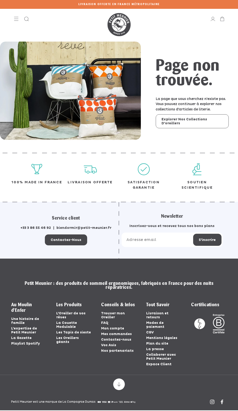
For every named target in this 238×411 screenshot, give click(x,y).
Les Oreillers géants (67, 340)
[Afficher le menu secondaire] (119, 384)
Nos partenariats (117, 351)
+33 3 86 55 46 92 (35, 228)
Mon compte (112, 328)
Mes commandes (116, 334)
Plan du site (157, 343)
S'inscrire (207, 240)
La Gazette (21, 338)
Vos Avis (108, 345)
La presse (155, 349)
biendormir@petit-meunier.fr (83, 228)
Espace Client (159, 364)
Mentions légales (161, 338)
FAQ (104, 323)
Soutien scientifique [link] (197, 184)
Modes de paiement (155, 325)
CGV (150, 332)
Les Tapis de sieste (73, 332)
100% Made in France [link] (36, 182)
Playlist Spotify (25, 343)
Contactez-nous (66, 240)
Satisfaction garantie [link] (144, 184)
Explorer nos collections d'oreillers (184, 121)
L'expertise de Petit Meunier (24, 330)
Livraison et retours (157, 315)
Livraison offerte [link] (90, 182)
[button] (16, 19)
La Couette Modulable (66, 325)
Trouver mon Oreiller (113, 315)
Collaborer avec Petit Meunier (161, 357)
